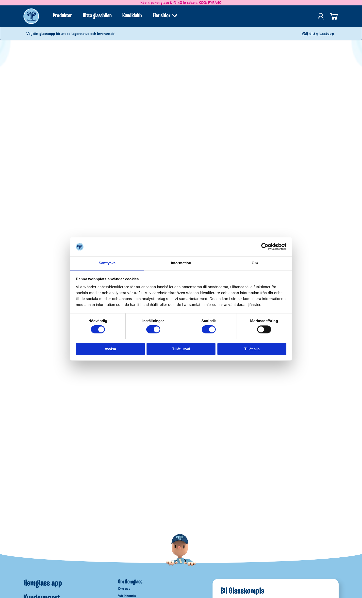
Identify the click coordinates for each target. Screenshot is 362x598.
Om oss (124, 588)
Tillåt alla (252, 349)
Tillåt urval (181, 349)
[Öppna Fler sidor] (175, 15)
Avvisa (110, 349)
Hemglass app (42, 583)
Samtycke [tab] (107, 263)
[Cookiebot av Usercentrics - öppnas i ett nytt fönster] (264, 246)
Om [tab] (255, 263)
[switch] (153, 329)
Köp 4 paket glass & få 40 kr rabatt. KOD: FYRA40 (181, 2)
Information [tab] (181, 263)
